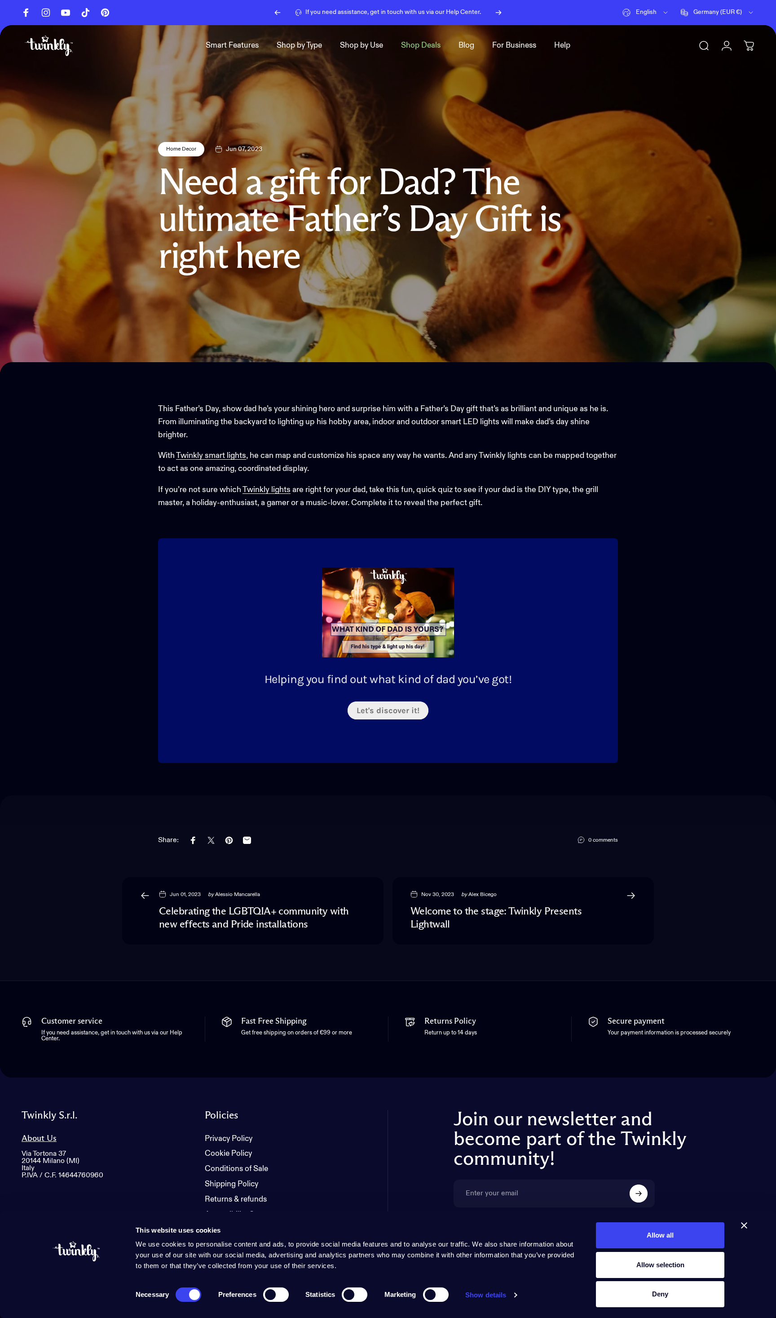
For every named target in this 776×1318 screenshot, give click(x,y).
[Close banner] (744, 1225)
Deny (660, 1294)
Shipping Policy (231, 1184)
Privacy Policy (228, 1139)
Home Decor (181, 149)
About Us (39, 1138)
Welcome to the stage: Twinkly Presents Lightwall (496, 918)
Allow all (660, 1235)
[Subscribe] (639, 1194)
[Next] (498, 12)
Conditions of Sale (236, 1169)
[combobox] (645, 12)
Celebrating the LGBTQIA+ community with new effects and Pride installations (253, 918)
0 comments (603, 840)
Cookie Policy (228, 1154)
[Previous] (277, 12)
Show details (485, 1295)
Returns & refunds (236, 1199)
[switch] (276, 1294)
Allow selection (660, 1265)
